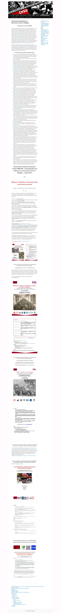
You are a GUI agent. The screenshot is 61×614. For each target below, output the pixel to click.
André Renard (15, 129)
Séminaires (14, 605)
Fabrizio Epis (15, 148)
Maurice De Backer (20, 105)
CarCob (36, 447)
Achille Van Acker (15, 144)
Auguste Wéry (15, 83)
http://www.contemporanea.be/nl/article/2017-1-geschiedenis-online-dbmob (25, 455)
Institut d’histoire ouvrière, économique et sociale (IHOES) (44, 36)
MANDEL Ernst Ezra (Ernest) (17, 87)
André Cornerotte (15, 54)
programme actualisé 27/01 (17, 603)
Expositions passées (14, 590)
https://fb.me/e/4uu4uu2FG (25, 241)
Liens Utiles (37, 15)
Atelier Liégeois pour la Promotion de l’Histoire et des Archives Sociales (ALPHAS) (45, 24)
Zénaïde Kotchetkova (16, 68)
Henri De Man (15, 99)
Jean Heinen (15, 58)
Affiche (14, 599)
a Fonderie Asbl (14, 449)
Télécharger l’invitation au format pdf (17, 463)
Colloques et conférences (16, 597)
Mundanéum (19, 449)
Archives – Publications (15, 587)
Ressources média (22, 17)
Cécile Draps (15, 95)
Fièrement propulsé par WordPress (30, 610)
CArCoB (42, 27)
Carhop (33, 447)
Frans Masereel (15, 122)
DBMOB (33, 15)
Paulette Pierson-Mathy (16, 70)
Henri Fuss (14, 159)
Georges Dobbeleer (16, 92)
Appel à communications (17, 600)
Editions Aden (43, 34)
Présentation (17, 15)
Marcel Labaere (15, 79)
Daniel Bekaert (15, 66)
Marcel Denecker (15, 120)
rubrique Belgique (19, 38)
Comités (15, 601)
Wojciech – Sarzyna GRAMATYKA (18, 156)
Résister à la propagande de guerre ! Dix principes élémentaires (20, 592)
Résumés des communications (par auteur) (19, 604)
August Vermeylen (16, 116)
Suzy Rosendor (15, 125)
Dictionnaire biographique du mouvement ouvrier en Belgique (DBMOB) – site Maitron (45, 32)
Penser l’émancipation (16, 598)
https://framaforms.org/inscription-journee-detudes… (19, 224)
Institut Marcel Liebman (44, 38)
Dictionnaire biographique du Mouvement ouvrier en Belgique (20, 588)
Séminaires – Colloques (23, 15)
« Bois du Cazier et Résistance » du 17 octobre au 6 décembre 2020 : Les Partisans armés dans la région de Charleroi (28, 586)
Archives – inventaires (29, 17)
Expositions (29, 15)
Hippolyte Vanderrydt (16, 136)
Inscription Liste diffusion (15, 17)
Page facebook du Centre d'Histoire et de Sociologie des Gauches (44, 43)
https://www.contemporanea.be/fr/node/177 (27, 42)
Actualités (13, 15)
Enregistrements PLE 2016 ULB (18, 602)
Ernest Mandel (15, 109)
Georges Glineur (15, 60)
